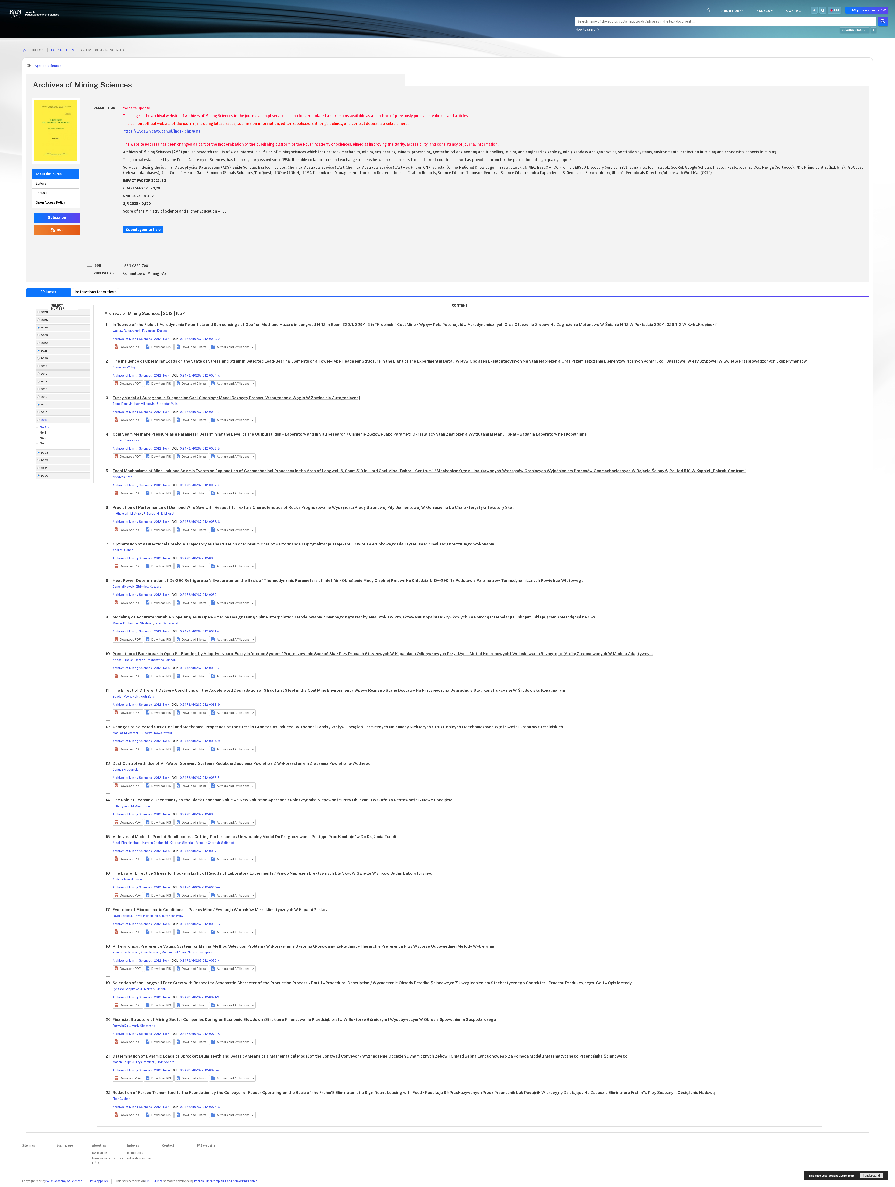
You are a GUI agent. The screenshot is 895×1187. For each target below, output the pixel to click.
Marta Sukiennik (155, 989)
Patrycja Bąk (121, 1025)
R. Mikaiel (167, 513)
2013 (44, 412)
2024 (44, 327)
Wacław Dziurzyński (127, 330)
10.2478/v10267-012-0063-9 (199, 704)
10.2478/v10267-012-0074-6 (199, 1107)
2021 (44, 350)
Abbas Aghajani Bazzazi (129, 660)
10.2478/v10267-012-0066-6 (199, 814)
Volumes (48, 292)
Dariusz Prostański (125, 769)
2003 (44, 452)
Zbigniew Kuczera (148, 586)
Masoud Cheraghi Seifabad (215, 843)
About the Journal (49, 174)
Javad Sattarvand (166, 623)
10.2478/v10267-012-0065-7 (199, 777)
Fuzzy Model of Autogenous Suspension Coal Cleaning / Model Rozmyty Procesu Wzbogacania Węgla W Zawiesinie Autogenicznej (236, 397)
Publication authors (139, 1158)
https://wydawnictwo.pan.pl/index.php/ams (161, 131)
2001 (44, 468)
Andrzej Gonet (123, 550)
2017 (44, 381)
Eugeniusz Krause (154, 330)
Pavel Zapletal (123, 916)
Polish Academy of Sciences (63, 1181)
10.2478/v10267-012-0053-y (199, 339)
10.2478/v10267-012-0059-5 (199, 558)
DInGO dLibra (153, 1181)
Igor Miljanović (144, 403)
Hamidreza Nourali (126, 952)
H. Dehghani (121, 806)
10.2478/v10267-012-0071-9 (199, 997)
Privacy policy (99, 1181)
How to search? (587, 29)
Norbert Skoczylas (126, 440)
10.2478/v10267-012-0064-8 (199, 741)
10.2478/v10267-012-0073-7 (199, 1070)
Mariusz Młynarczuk (127, 733)
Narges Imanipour (200, 952)
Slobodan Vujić (167, 403)
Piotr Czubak (121, 1098)
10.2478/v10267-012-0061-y (199, 631)
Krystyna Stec (122, 477)
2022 (44, 343)
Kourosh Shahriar (182, 843)
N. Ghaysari (121, 513)
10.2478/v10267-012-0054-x (199, 375)
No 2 (43, 438)
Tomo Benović (123, 403)
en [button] (836, 10)
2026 (44, 312)
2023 (44, 335)
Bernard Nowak (124, 586)
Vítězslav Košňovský (169, 916)
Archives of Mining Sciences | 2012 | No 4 (141, 339)
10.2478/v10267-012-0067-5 (199, 851)
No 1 (43, 443)
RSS (60, 230)
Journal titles (62, 50)
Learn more (847, 1175)
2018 (44, 373)
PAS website (206, 1146)
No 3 (43, 432)
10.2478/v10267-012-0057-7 (199, 485)
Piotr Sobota (165, 1062)
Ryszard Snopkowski (128, 989)
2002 (44, 460)
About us (730, 11)
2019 (44, 366)
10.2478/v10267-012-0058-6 (199, 522)
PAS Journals (99, 1153)
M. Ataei (136, 513)
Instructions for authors (96, 292)
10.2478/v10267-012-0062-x (199, 668)
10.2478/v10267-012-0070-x (199, 960)
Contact (794, 11)
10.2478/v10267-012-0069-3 (199, 924)
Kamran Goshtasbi (155, 843)
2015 (44, 396)
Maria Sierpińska (143, 1025)
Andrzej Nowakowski (157, 733)
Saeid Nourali (150, 952)
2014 (44, 404)
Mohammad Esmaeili (162, 660)
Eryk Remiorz (145, 1062)
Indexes (763, 11)
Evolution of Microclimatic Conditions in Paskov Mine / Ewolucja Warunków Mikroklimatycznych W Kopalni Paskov (220, 909)
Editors (41, 183)
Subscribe (57, 217)
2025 (44, 319)
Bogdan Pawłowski (126, 696)
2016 (44, 389)
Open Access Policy (50, 203)
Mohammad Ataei (174, 952)
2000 (44, 475)
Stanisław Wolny (124, 367)
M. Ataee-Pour (141, 806)
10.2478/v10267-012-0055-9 (199, 412)
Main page (65, 1146)
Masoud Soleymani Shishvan (133, 623)
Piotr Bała (147, 696)
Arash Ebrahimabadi (127, 843)
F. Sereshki (152, 513)
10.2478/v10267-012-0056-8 (199, 448)
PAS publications (865, 10)
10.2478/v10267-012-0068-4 (199, 887)
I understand (871, 1175)
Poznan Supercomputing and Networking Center (225, 1181)
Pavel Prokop (144, 916)
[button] (128, 347)
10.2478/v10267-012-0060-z (199, 595)
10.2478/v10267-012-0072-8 (199, 1034)
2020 (44, 358)
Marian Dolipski (124, 1062)
